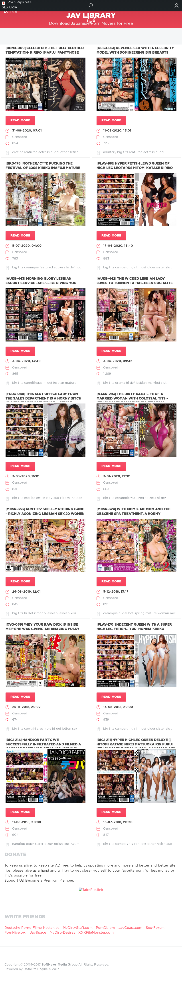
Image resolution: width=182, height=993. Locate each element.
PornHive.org (15, 932)
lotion (66, 728)
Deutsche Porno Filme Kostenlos (31, 927)
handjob (18, 844)
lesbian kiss (67, 613)
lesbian (58, 383)
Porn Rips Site (20, 2)
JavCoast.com (130, 927)
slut (169, 267)
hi (52, 152)
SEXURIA (9, 7)
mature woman (157, 613)
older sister (156, 267)
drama (120, 383)
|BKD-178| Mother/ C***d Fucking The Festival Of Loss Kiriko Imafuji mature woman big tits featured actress (43, 168)
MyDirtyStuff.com (78, 927)
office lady (44, 498)
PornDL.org (105, 927)
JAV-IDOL (10, 12)
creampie (31, 267)
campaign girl (126, 267)
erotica (17, 152)
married (154, 383)
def (56, 152)
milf (173, 613)
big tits (122, 152)
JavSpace (38, 932)
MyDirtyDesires (62, 932)
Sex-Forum (155, 927)
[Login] (176, 5)
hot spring (136, 613)
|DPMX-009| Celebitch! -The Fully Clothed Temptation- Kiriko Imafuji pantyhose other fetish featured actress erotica (45, 53)
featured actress (37, 152)
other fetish (69, 152)
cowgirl (30, 728)
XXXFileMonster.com (95, 932)
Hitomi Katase (71, 498)
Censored (19, 137)
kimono (40, 613)
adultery (109, 152)
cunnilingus (33, 383)
